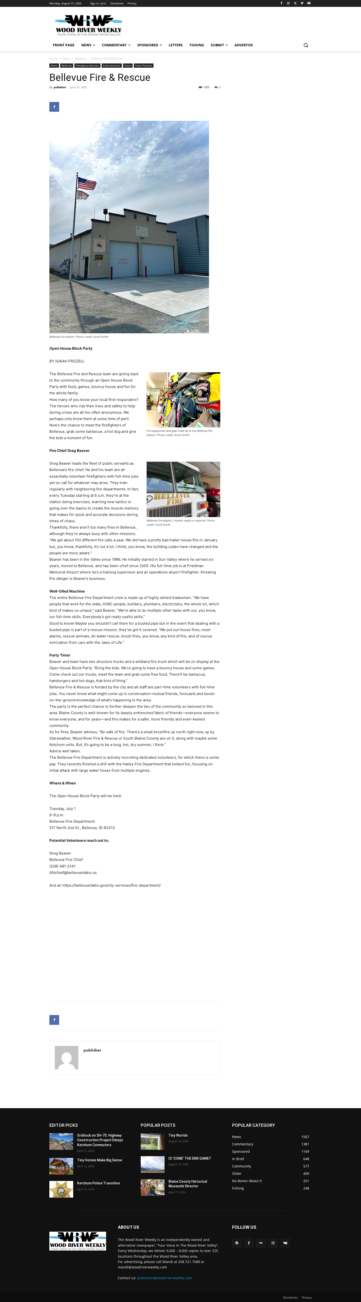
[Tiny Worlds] (153, 1141)
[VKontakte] (285, 1243)
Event (128, 65)
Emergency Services (87, 65)
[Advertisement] (217, 25)
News (66, 58)
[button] (306, 45)
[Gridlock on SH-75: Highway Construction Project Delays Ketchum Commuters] (61, 1141)
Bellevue (80, 58)
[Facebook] (281, 3)
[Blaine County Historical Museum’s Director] (153, 1187)
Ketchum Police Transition (98, 1183)
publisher (60, 87)
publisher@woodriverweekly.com (164, 1278)
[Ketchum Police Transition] (61, 1189)
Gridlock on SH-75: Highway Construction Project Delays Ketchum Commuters (100, 1140)
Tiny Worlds (178, 1135)
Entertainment (111, 65)
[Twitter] (295, 3)
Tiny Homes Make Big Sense (99, 1160)
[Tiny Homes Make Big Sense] (61, 1166)
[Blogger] (237, 1243)
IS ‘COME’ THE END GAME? (189, 1158)
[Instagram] (288, 3)
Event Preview (143, 65)
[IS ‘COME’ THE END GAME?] (153, 1164)
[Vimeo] (302, 3)
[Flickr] (261, 1243)
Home (53, 58)
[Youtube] (309, 3)
